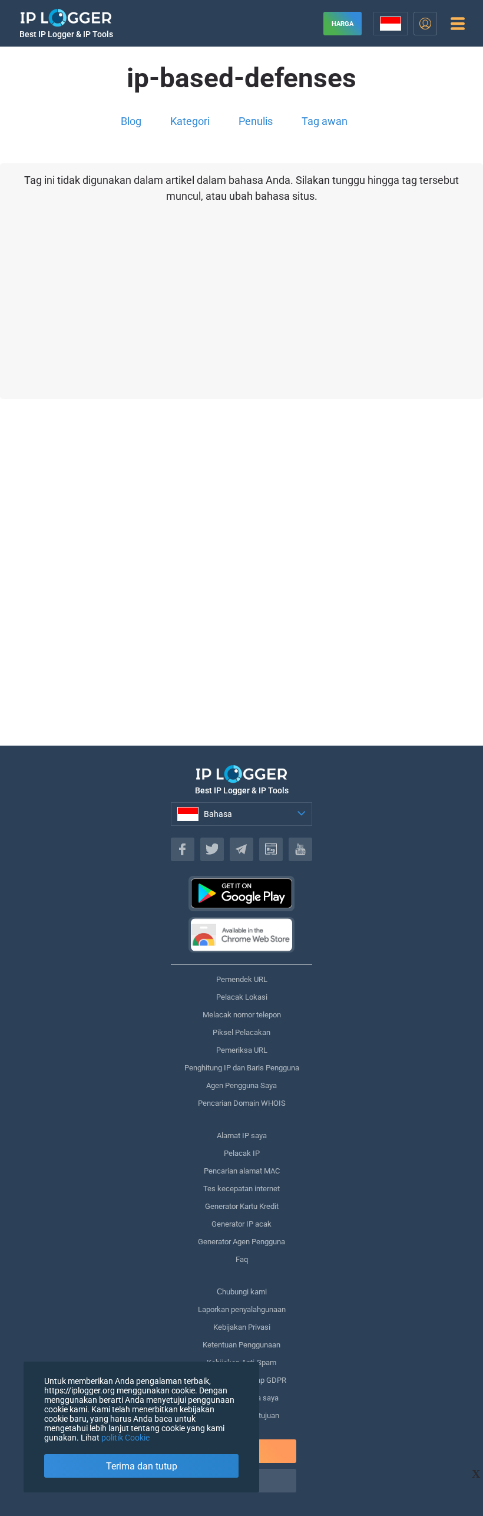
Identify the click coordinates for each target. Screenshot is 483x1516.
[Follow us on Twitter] (212, 849)
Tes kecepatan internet (241, 1188)
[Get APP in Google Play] (241, 893)
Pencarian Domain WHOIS (242, 1103)
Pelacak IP (242, 1153)
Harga (342, 24)
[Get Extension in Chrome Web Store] (241, 935)
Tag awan (325, 121)
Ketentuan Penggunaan (241, 1344)
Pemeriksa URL (241, 1050)
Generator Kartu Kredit (242, 1206)
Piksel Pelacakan (241, 1032)
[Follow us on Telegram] (241, 849)
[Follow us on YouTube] (300, 849)
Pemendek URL (241, 979)
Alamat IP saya (242, 1135)
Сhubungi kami (242, 1291)
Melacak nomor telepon (242, 1014)
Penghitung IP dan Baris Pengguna (241, 1067)
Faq (242, 1259)
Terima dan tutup (141, 1466)
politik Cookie (125, 1437)
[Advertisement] (241, 602)
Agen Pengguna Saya (241, 1085)
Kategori (190, 121)
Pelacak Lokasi (241, 997)
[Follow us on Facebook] (182, 849)
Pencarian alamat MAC (242, 1170)
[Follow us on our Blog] (271, 849)
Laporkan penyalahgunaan (242, 1309)
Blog (131, 121)
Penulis (256, 121)
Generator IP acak (241, 1224)
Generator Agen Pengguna (241, 1241)
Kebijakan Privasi (241, 1327)
